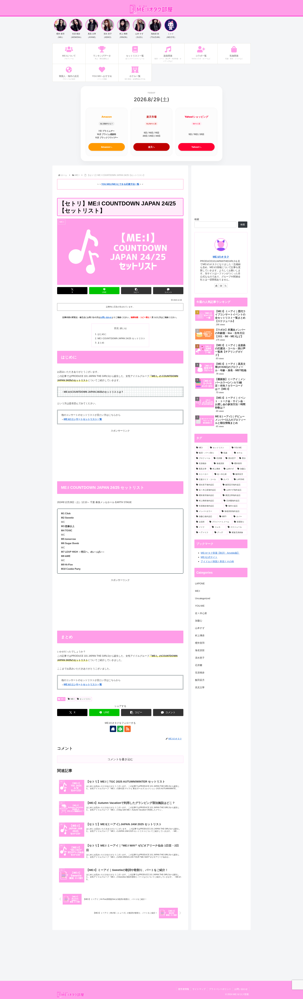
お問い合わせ (106, 317)
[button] (136, 290)
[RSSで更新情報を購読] (127, 729)
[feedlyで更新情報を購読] (120, 729)
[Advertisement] (120, 455)
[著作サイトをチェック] (113, 729)
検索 (196, 219)
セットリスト (85, 699)
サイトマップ (199, 989)
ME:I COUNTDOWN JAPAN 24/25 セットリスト (121, 338)
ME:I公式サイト (209, 557)
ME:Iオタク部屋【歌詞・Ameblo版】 (220, 553)
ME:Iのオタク (221, 256)
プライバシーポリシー (220, 989)
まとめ (101, 343)
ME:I (63, 699)
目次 (116, 328)
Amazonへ (106, 147)
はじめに (102, 334)
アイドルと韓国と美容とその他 (217, 561)
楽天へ (151, 147)
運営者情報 (183, 989)
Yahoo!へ (196, 147)
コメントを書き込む (120, 759)
